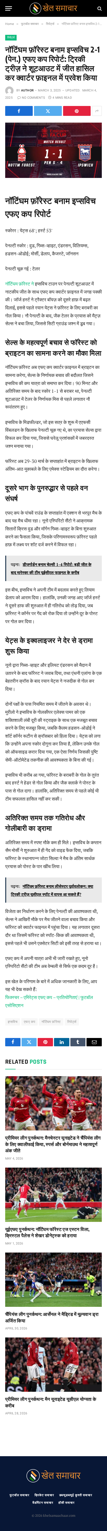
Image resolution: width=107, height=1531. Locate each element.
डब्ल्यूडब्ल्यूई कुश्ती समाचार (75, 1495)
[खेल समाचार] (53, 8)
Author (27, 90)
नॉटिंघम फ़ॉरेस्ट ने (20, 284)
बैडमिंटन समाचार (42, 1503)
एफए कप (29, 1022)
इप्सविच (12, 1022)
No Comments (33, 97)
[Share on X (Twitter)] (48, 111)
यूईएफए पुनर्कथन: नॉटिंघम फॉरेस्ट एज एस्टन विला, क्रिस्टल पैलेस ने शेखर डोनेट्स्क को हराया (47, 1232)
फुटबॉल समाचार (19, 1495)
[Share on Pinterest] (77, 111)
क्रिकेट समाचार (44, 1495)
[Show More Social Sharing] (97, 111)
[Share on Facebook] (19, 111)
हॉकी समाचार (66, 1503)
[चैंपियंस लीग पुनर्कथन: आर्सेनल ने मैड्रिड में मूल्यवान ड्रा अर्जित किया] (53, 1280)
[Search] (99, 8)
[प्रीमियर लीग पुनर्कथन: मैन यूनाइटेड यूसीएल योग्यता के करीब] (53, 1364)
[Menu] (8, 8)
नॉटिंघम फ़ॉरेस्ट (51, 1022)
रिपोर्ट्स (11, 37)
